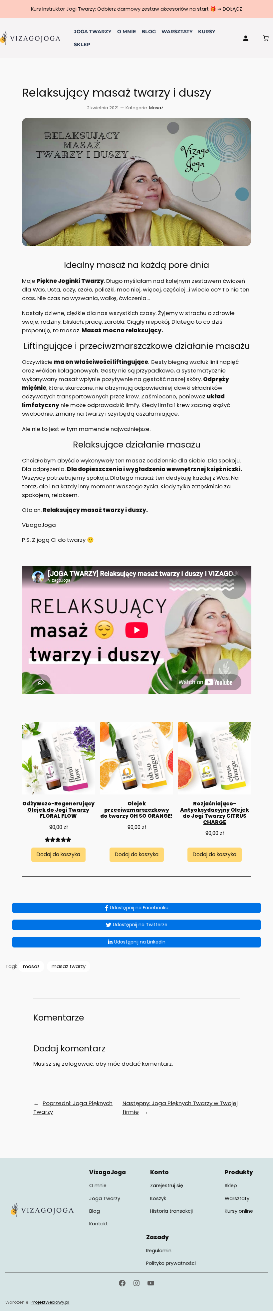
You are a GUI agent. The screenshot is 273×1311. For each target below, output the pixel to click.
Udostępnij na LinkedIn (139, 942)
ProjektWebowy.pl (50, 1302)
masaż (31, 966)
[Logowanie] (246, 38)
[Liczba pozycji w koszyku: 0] (266, 38)
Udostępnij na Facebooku (139, 907)
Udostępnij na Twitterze (140, 924)
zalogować (77, 1064)
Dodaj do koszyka (58, 854)
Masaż (156, 108)
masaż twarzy (69, 966)
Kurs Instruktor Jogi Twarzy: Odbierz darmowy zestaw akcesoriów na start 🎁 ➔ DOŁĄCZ (136, 9)
